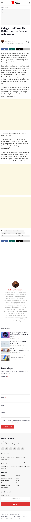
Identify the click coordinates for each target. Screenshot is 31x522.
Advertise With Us (5, 516)
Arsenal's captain (18, 231)
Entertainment (5, 480)
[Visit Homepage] (15, 2)
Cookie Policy (16, 516)
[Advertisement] (15, 114)
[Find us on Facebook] (2, 448)
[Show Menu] (2, 2)
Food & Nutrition (5, 485)
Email (3, 405)
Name (3, 397)
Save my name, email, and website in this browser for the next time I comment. (16, 421)
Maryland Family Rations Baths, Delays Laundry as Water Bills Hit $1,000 (19, 334)
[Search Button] (29, 2)
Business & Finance (6, 478)
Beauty (3, 475)
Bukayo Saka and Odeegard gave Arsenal (13, 233)
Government (4, 487)
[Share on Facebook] (4, 49)
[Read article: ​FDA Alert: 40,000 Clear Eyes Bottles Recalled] (5, 344)
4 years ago (6, 43)
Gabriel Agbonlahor (23, 236)
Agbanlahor (8, 231)
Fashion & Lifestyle (6, 483)
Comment (4, 376)
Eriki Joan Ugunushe (11, 41)
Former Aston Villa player (9, 236)
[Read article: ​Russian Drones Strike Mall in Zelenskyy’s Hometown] (5, 358)
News (6, 7)
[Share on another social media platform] (26, 49)
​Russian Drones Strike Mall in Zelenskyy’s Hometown (18, 356)
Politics (18, 480)
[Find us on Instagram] (10, 448)
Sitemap (25, 516)
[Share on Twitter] (19, 49)
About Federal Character (13, 514)
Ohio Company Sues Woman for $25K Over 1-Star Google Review (19, 349)
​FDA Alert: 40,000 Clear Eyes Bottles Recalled (18, 342)
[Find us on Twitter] (6, 448)
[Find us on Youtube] (14, 448)
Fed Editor (13, 338)
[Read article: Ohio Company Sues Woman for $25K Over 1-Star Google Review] (5, 351)
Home (2, 7)
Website (3, 412)
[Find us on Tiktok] (18, 448)
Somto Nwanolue (15, 352)
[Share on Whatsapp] (12, 49)
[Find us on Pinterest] (22, 448)
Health (18, 475)
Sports (18, 483)
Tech (17, 485)
